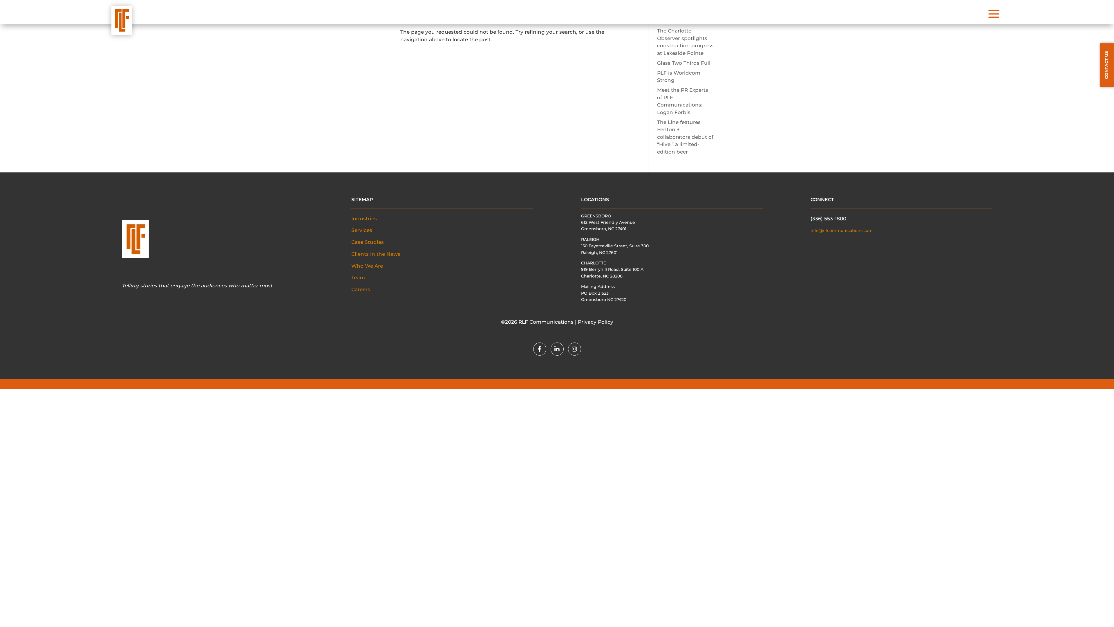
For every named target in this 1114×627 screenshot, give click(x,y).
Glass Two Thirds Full (683, 63)
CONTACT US (1106, 65)
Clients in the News (375, 254)
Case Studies (367, 242)
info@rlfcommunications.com (842, 230)
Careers (360, 289)
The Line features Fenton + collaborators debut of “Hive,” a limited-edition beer (685, 137)
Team (358, 277)
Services (361, 230)
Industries (364, 218)
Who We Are (367, 266)
